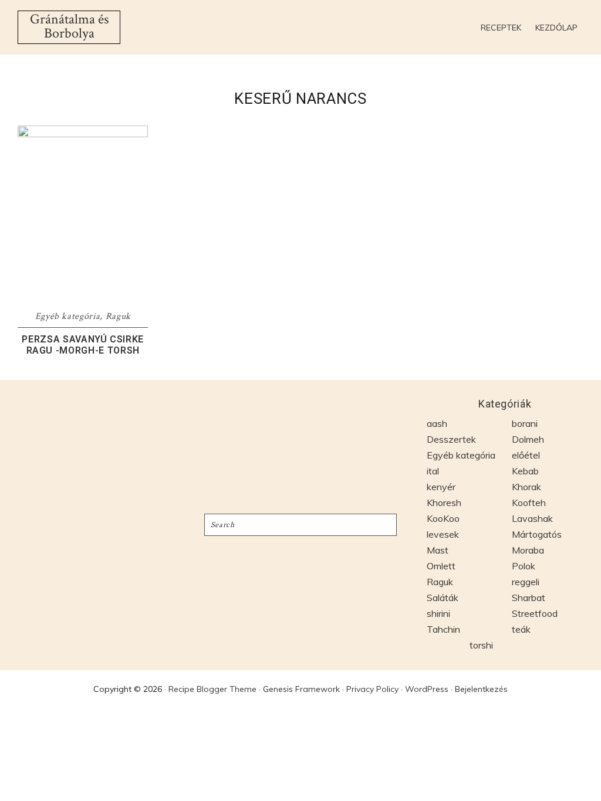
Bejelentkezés (481, 689)
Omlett (441, 566)
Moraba (528, 550)
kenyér (441, 487)
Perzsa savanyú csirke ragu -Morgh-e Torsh (83, 345)
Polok (523, 566)
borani (525, 423)
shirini (438, 613)
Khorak (526, 487)
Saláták (442, 597)
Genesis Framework (301, 689)
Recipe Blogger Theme (212, 689)
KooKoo (443, 518)
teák (521, 629)
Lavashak (532, 518)
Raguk (118, 316)
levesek (443, 534)
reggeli (525, 582)
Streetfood (535, 613)
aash (437, 423)
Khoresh (444, 502)
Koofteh (529, 502)
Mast (437, 550)
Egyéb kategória (67, 316)
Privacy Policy (372, 689)
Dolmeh (528, 439)
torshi (481, 645)
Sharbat (528, 597)
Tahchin (443, 629)
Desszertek (451, 439)
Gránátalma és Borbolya (69, 26)
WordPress (426, 689)
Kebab (525, 471)
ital (433, 471)
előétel (526, 455)
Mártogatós (537, 534)
